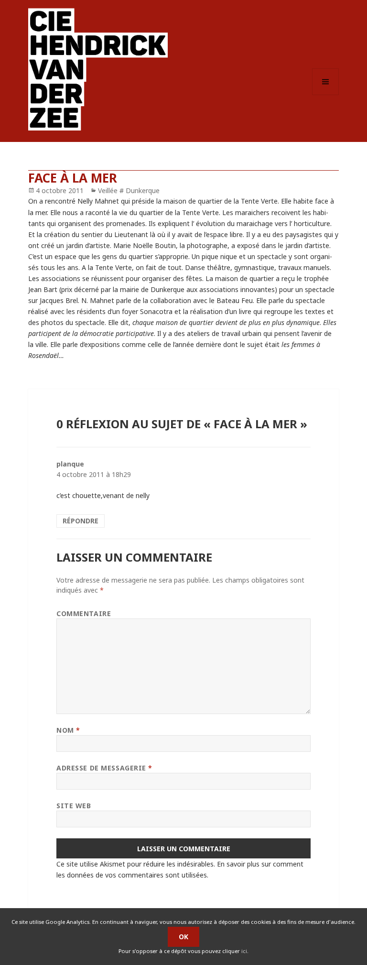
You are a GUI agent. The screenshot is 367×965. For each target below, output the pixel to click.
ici (244, 950)
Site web (73, 805)
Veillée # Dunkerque (129, 190)
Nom (68, 730)
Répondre (80, 520)
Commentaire (83, 613)
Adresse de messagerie (104, 767)
